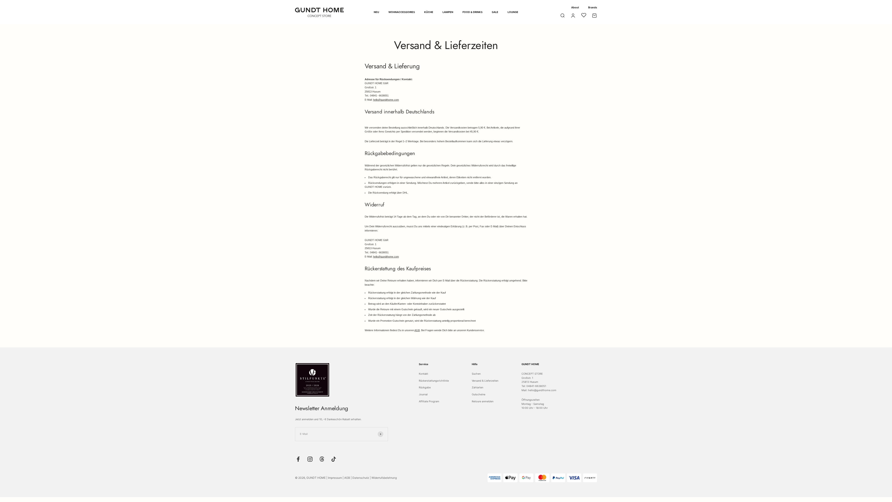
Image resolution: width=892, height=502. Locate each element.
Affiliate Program (429, 401)
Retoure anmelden (482, 401)
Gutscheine (478, 394)
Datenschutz (360, 477)
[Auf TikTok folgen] (334, 459)
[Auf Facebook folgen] (298, 459)
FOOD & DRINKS (472, 12)
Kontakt (423, 373)
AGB (417, 330)
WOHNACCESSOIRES (401, 12)
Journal (423, 394)
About (575, 7)
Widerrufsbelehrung (384, 477)
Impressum (335, 477)
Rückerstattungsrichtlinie (434, 380)
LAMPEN (448, 12)
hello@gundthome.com (386, 99)
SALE (495, 12)
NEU (376, 12)
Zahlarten (477, 387)
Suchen (476, 373)
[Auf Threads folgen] (322, 459)
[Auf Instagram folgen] (310, 459)
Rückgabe (425, 387)
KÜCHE (428, 12)
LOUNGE (513, 12)
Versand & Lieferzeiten (485, 380)
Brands (592, 7)
